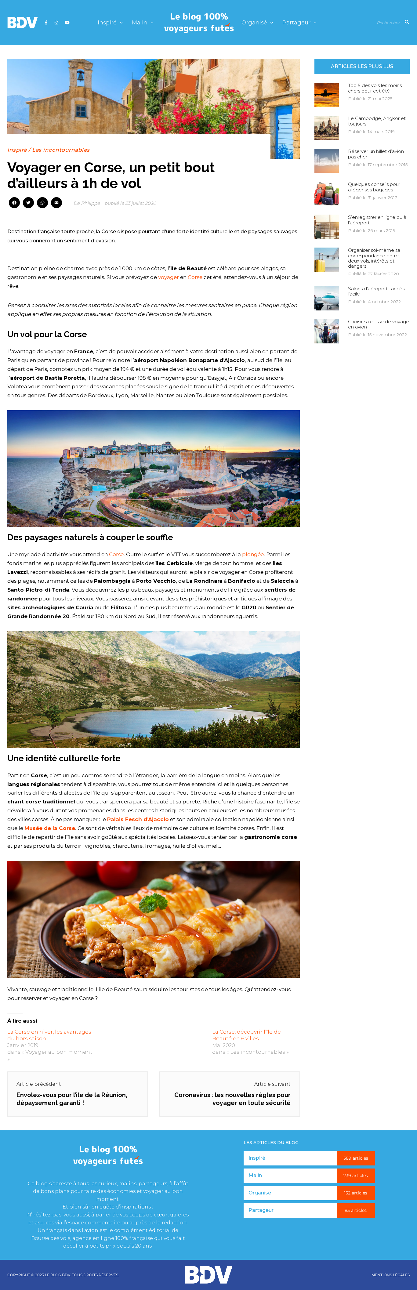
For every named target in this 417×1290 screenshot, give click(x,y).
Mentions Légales (391, 1275)
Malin (139, 23)
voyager (168, 277)
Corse (194, 277)
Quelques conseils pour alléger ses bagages (374, 186)
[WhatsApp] (42, 203)
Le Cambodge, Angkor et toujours (377, 120)
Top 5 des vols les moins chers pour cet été (375, 87)
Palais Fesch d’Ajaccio (138, 819)
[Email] (56, 203)
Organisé (254, 23)
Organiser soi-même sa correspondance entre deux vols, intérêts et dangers (374, 258)
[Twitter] (28, 203)
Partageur (296, 23)
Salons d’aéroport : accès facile (376, 291)
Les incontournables (61, 150)
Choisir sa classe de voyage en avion (378, 324)
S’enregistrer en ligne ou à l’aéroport (377, 219)
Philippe (90, 203)
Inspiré (107, 23)
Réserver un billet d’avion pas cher (376, 153)
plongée (253, 554)
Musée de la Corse (49, 828)
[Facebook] (14, 203)
